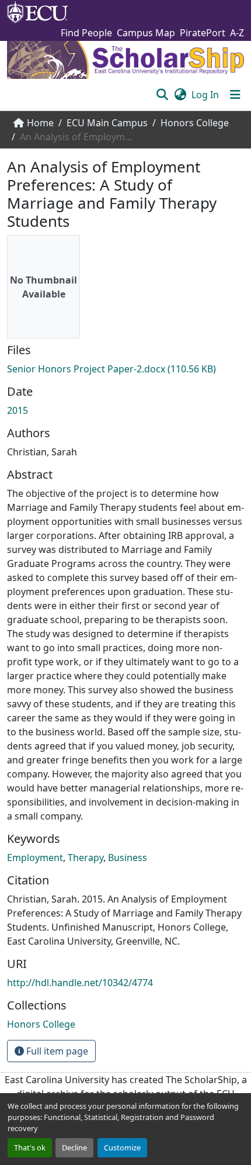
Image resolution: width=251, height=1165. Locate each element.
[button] (162, 95)
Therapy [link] (85, 857)
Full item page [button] (56, 1051)
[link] (125, 369)
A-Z (237, 32)
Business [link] (127, 857)
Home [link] (40, 122)
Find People (86, 32)
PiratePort (202, 32)
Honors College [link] (195, 122)
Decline (74, 1147)
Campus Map (146, 32)
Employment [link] (35, 857)
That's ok (30, 1147)
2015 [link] (17, 410)
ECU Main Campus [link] (107, 122)
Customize (122, 1147)
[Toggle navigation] (235, 95)
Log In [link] (205, 94)
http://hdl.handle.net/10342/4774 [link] (80, 982)
